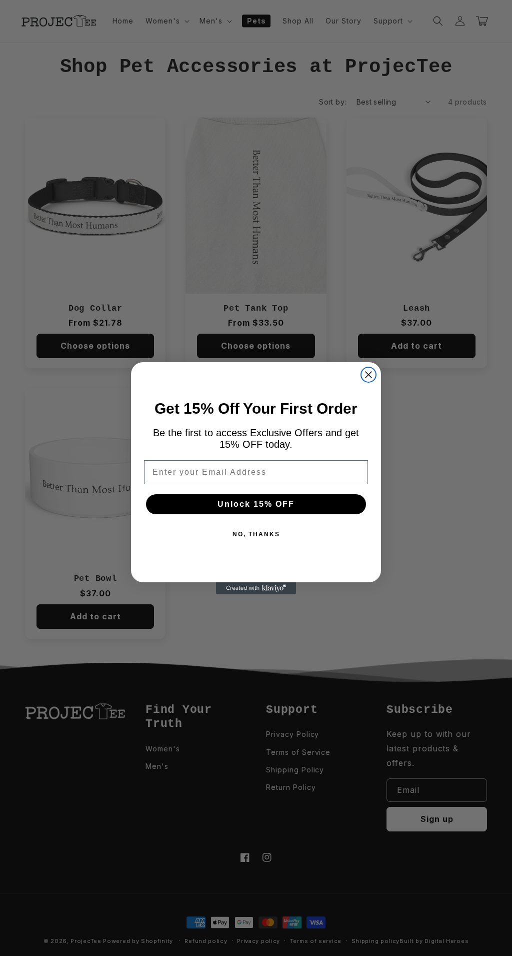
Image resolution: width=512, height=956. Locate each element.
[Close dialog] (368, 374)
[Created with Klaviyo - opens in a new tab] (256, 588)
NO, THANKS (256, 534)
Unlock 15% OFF (256, 504)
